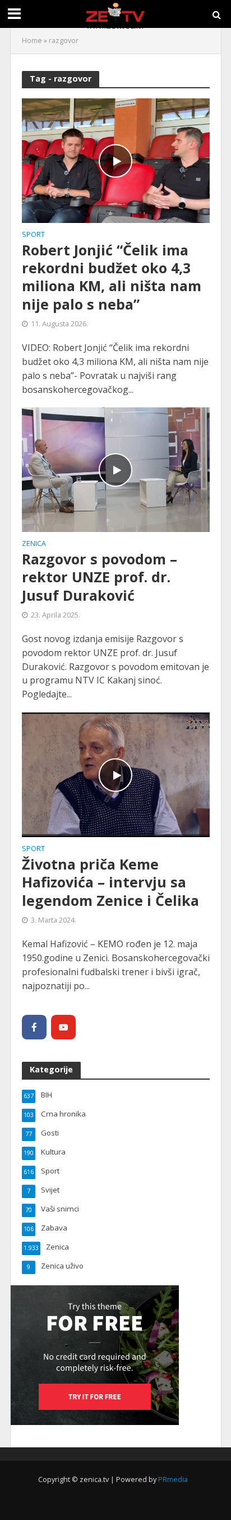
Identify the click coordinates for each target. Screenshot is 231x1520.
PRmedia (173, 1479)
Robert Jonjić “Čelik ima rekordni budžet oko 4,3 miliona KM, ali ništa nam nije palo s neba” (111, 277)
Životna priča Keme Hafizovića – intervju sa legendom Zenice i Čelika (110, 882)
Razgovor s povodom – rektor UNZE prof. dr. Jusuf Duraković (99, 577)
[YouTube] (63, 1027)
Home (32, 40)
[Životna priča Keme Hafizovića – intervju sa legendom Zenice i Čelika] (116, 774)
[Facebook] (34, 1027)
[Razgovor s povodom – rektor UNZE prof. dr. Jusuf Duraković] (116, 469)
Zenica (34, 544)
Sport (33, 235)
